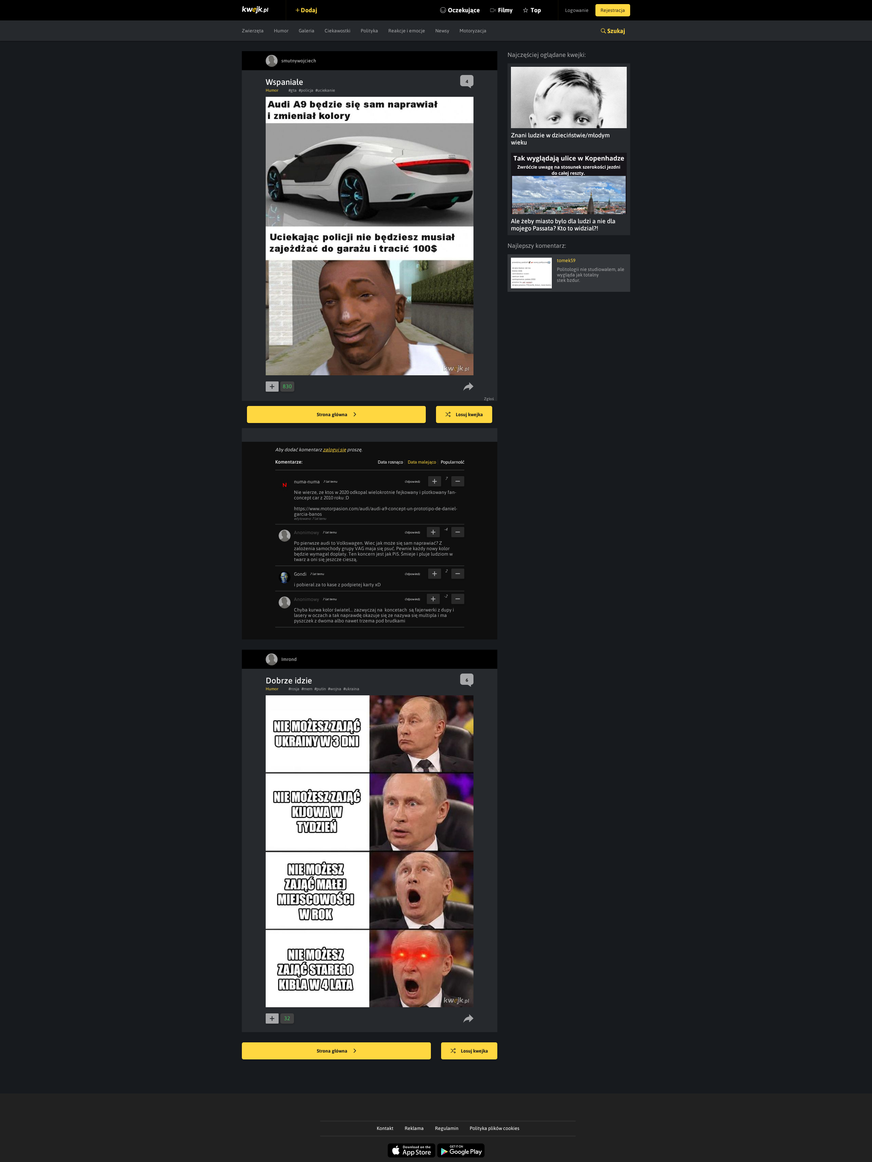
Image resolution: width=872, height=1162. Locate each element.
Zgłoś (489, 399)
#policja (306, 90)
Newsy (442, 30)
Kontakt (385, 1128)
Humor (281, 30)
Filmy (505, 10)
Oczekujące (464, 10)
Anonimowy (306, 532)
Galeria (306, 30)
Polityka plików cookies (494, 1128)
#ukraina (351, 688)
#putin (320, 688)
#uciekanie (325, 90)
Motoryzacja (473, 30)
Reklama (414, 1128)
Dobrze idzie (289, 680)
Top (536, 10)
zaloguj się (334, 449)
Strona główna (332, 414)
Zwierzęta (253, 30)
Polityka (369, 30)
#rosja (294, 688)
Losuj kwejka (469, 414)
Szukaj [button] (616, 30)
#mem (306, 688)
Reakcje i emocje (406, 30)
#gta (293, 90)
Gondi (300, 574)
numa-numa (307, 481)
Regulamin (446, 1128)
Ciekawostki (338, 30)
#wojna (334, 688)
